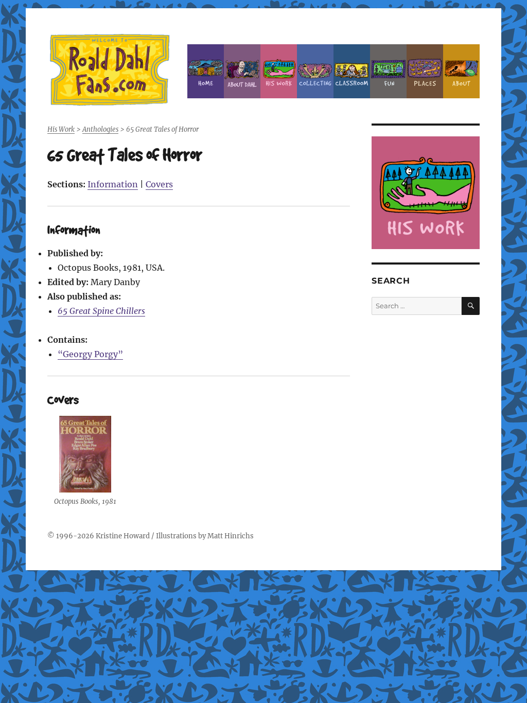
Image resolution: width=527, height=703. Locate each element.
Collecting (315, 71)
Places (425, 71)
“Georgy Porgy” (90, 354)
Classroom (351, 71)
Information (112, 184)
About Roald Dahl (242, 71)
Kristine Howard (123, 536)
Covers (159, 184)
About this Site (461, 71)
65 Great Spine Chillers (101, 311)
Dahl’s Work (278, 71)
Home (205, 71)
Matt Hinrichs (230, 536)
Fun (388, 71)
